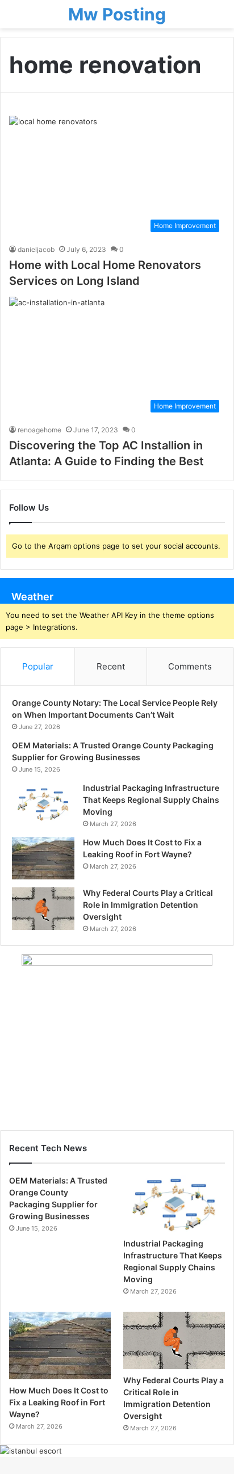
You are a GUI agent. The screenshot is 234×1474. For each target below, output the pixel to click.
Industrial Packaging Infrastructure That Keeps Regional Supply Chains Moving (151, 799)
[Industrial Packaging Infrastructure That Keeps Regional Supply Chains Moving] (43, 803)
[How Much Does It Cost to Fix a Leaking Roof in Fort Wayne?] (43, 858)
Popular (37, 666)
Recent (111, 666)
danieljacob (36, 249)
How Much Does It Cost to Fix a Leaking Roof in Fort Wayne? (58, 1402)
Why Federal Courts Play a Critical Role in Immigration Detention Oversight (148, 904)
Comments (190, 666)
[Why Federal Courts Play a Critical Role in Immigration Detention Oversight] (43, 908)
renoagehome (39, 430)
